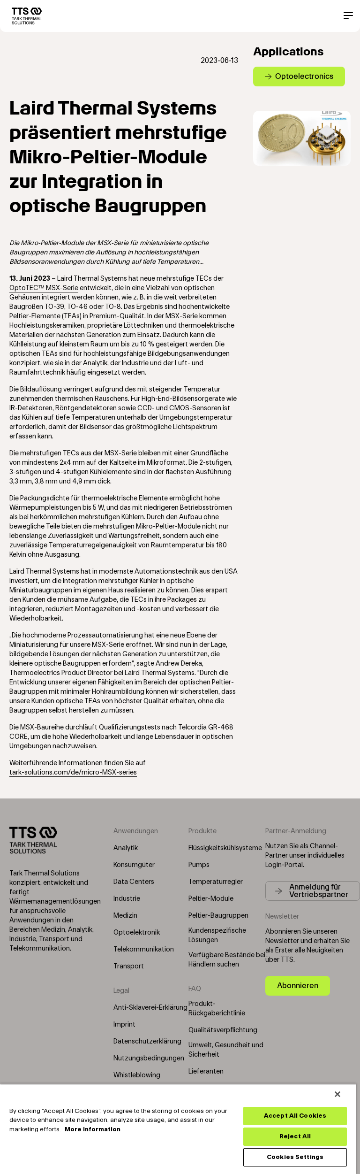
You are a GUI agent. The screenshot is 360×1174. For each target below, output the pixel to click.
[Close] (337, 1094)
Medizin (125, 916)
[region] (178, 1128)
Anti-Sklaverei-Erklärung (150, 1008)
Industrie (126, 899)
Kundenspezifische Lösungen (217, 936)
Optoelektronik (136, 932)
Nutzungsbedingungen (148, 1058)
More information (92, 1129)
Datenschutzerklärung (147, 1041)
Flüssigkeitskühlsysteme (225, 848)
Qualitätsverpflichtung (222, 1030)
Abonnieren (297, 985)
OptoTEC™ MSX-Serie (43, 288)
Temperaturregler (215, 882)
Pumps (199, 865)
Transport (128, 966)
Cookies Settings (295, 1157)
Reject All (295, 1136)
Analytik (125, 848)
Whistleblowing (136, 1075)
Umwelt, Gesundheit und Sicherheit (225, 1050)
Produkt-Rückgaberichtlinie (216, 1009)
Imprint (124, 1024)
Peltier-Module (210, 899)
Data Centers (133, 882)
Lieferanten (206, 1071)
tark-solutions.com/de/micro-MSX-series (73, 772)
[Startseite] (27, 16)
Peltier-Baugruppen (218, 916)
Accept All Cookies (295, 1116)
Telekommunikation (143, 949)
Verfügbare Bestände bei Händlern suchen (226, 960)
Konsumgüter (134, 865)
